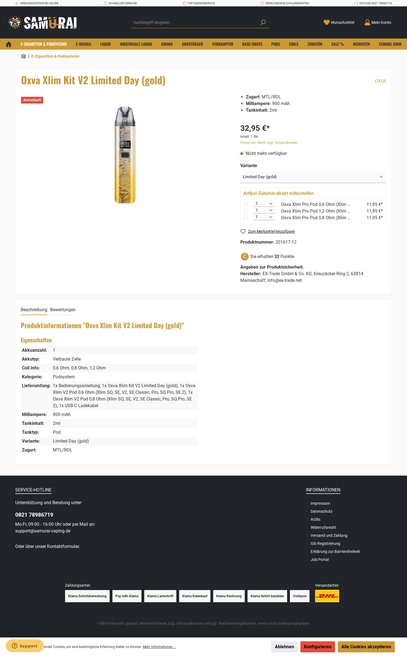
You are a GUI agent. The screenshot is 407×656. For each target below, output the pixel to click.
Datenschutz (322, 511)
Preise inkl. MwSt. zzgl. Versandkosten (268, 143)
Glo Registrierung (325, 543)
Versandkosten (190, 623)
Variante (248, 165)
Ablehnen (284, 646)
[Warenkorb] (399, 20)
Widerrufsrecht (323, 527)
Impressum (320, 503)
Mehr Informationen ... (159, 647)
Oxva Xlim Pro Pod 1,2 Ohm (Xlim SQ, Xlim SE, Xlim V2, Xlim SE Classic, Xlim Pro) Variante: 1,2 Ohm (316, 211)
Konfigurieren (317, 646)
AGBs (315, 519)
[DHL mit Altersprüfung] (327, 596)
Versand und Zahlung (329, 535)
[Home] (9, 44)
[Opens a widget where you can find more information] (25, 646)
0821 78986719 (34, 514)
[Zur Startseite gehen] (44, 22)
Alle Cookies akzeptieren (366, 646)
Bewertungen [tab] (63, 309)
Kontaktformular (63, 546)
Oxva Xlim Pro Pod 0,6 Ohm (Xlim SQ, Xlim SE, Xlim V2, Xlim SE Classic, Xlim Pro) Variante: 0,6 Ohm (316, 204)
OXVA (380, 81)
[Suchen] (263, 22)
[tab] (34, 310)
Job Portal (320, 559)
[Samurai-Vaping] (23, 56)
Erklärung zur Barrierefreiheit (335, 551)
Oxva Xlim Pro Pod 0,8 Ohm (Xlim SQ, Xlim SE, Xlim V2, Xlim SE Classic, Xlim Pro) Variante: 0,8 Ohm (316, 217)
